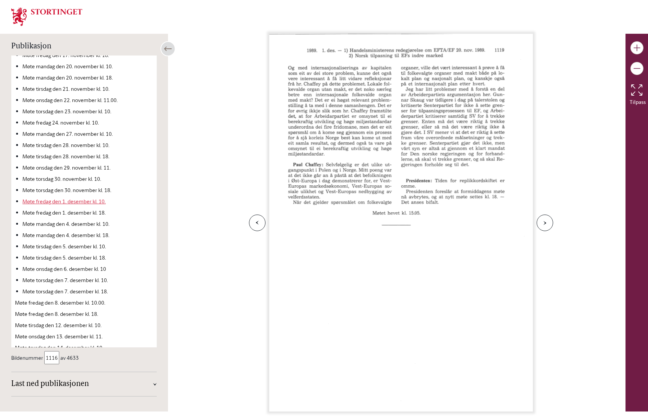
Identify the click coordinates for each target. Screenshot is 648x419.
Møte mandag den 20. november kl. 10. (67, 66)
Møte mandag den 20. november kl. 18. (67, 77)
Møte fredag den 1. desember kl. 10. (64, 201)
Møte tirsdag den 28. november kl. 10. (66, 145)
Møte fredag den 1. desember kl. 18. (64, 212)
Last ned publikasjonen (50, 384)
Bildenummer (27, 357)
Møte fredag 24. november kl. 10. (60, 122)
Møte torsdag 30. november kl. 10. (61, 178)
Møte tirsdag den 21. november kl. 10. (66, 88)
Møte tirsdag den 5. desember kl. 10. (64, 246)
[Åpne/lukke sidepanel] (168, 48)
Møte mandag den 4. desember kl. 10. (66, 223)
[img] (46, 16)
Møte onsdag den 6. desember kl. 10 (64, 268)
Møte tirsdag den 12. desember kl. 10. (58, 325)
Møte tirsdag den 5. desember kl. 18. (64, 257)
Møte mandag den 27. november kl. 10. (67, 133)
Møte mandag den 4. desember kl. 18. (66, 235)
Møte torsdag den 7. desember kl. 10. (65, 280)
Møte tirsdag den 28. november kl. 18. (66, 156)
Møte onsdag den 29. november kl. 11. (66, 167)
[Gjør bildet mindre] (637, 68)
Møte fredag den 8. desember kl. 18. (56, 313)
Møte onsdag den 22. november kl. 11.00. (70, 100)
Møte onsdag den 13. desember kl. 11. (59, 336)
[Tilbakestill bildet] (636, 90)
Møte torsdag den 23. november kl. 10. (66, 111)
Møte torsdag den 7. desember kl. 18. (65, 291)
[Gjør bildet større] (637, 47)
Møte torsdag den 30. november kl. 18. (66, 190)
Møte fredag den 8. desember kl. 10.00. (60, 302)
